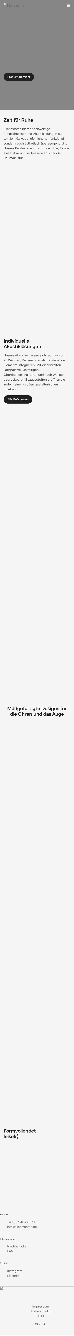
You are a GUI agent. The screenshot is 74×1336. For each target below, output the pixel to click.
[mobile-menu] (68, 5)
